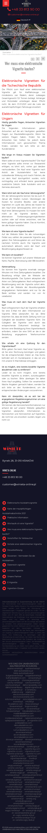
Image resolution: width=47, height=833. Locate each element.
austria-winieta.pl (15, 668)
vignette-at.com (14, 749)
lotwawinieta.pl (13, 711)
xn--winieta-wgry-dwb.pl (23, 820)
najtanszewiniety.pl (33, 718)
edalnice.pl (30, 692)
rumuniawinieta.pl (24, 727)
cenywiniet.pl (13, 680)
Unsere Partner (14, 576)
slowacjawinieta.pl (33, 739)
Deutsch (24, 20)
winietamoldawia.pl (14, 787)
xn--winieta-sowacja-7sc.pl (23, 817)
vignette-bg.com (32, 749)
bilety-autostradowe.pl (24, 673)
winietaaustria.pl (12, 775)
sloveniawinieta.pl (23, 732)
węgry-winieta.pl (12, 810)
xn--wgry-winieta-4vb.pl (23, 815)
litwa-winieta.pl (32, 704)
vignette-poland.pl (15, 754)
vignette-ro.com (33, 754)
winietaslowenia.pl (13, 794)
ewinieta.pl (18, 701)
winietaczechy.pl (14, 782)
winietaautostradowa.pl (23, 777)
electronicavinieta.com (23, 694)
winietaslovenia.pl (14, 791)
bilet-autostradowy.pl (23, 671)
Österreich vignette (16, 565)
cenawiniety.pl (34, 678)
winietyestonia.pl (15, 806)
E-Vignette (12, 582)
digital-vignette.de (33, 687)
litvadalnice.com (15, 704)
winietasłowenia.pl (15, 796)
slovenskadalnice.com (23, 735)
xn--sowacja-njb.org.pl (32, 810)
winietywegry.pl (32, 806)
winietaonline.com (33, 787)
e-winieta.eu (30, 690)
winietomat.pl (17, 798)
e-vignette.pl (16, 690)
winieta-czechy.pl (15, 768)
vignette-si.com (17, 756)
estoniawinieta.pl (12, 699)
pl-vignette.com (35, 720)
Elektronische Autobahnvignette (22, 503)
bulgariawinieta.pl (33, 675)
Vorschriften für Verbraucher (20, 538)
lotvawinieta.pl (33, 709)
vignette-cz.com (14, 751)
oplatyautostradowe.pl (15, 720)
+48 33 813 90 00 (25, 9)
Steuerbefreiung (14, 550)
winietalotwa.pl (31, 784)
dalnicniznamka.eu (13, 687)
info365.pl (29, 701)
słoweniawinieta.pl (16, 746)
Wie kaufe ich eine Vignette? (20, 523)
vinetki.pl (33, 758)
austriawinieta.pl (32, 668)
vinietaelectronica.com (23, 761)
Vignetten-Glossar (15, 588)
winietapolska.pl (14, 789)
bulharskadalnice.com (16, 678)
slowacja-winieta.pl (14, 739)
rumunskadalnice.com (23, 730)
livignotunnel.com (16, 709)
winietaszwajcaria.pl (33, 794)
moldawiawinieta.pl (13, 718)
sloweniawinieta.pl (23, 742)
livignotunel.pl (31, 706)
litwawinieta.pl (16, 706)
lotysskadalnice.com (31, 711)
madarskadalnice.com (23, 713)
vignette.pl (32, 756)
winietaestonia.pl (32, 782)
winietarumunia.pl (32, 789)
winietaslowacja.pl (33, 791)
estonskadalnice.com (32, 699)
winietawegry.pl (33, 796)
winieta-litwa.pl (32, 768)
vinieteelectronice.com (23, 763)
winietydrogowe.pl (23, 801)
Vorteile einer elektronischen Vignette (24, 544)
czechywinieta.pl (32, 682)
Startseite (6, 52)
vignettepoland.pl (18, 758)
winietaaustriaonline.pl (32, 775)
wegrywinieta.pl (15, 765)
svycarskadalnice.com (23, 744)
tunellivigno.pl (33, 746)
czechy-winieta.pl (15, 682)
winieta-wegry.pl (33, 770)
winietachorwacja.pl (33, 780)
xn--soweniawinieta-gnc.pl (23, 813)
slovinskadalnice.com (23, 737)
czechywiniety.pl (12, 685)
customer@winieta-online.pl (24, 14)
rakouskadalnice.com (23, 725)
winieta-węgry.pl (17, 772)
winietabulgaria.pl (13, 780)
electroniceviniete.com (23, 697)
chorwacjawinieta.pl (31, 680)
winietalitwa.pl (15, 784)
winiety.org (31, 798)
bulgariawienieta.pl (14, 675)
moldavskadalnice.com (23, 716)
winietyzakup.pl (34, 808)
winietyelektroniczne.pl (23, 803)
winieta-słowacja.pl (14, 770)
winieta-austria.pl (32, 765)
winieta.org (32, 772)
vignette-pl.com (32, 751)
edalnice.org (17, 692)
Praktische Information (17, 517)
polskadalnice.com (23, 723)
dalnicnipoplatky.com (32, 685)
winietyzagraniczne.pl (15, 808)
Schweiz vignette (15, 571)
